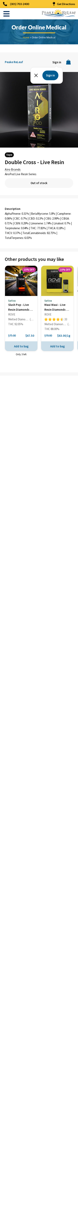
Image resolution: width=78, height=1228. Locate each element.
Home (26, 37)
